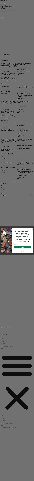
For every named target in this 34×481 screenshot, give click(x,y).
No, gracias (22, 251)
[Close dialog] (32, 228)
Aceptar (22, 247)
